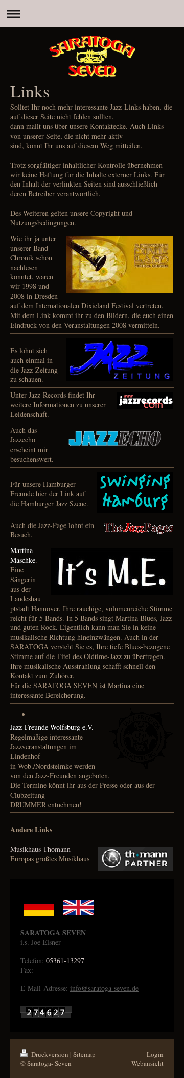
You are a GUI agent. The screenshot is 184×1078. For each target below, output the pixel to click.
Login (155, 1054)
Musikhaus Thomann (40, 849)
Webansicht (147, 1063)
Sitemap (84, 1054)
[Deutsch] (39, 907)
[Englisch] (78, 907)
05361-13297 (65, 960)
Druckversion (50, 1054)
